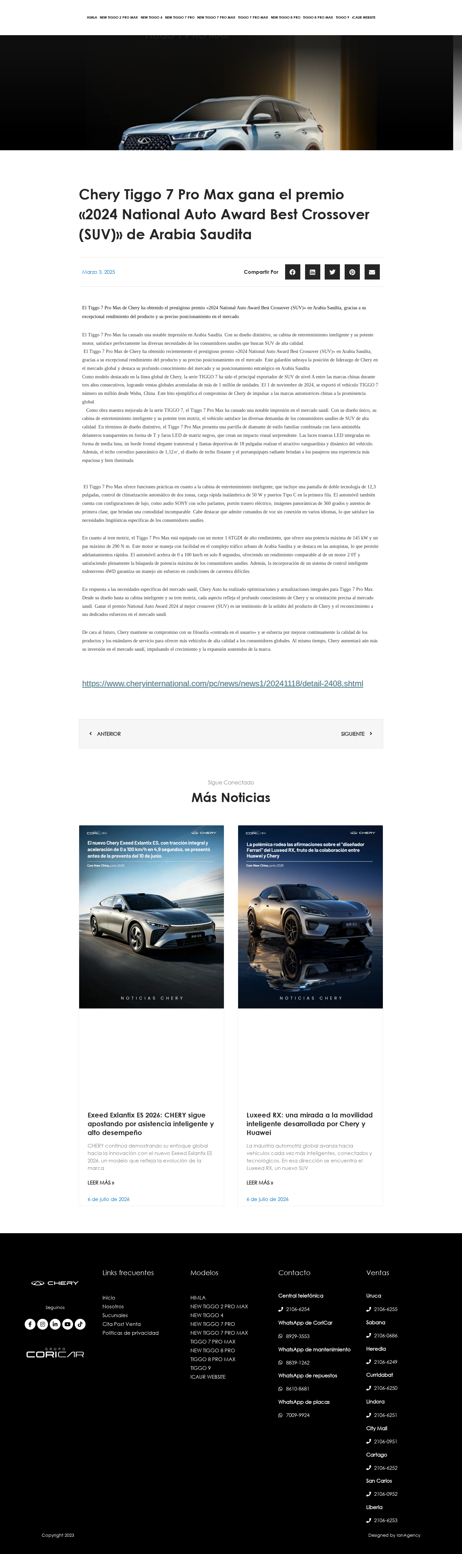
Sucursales (115, 1315)
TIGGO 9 (200, 1367)
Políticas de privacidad (130, 1332)
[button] (292, 272)
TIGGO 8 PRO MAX (212, 1359)
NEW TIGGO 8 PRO (212, 1350)
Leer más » (101, 1182)
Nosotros (113, 1306)
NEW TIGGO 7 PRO (212, 1323)
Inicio (108, 1297)
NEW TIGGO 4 (206, 1315)
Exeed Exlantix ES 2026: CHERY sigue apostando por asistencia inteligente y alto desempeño (151, 1123)
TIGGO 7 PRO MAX (212, 1341)
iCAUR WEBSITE (208, 1376)
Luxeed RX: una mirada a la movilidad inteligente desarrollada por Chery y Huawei (310, 1123)
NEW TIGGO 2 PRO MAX (219, 1306)
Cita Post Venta (121, 1323)
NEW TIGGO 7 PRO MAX (219, 1332)
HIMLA (198, 1297)
